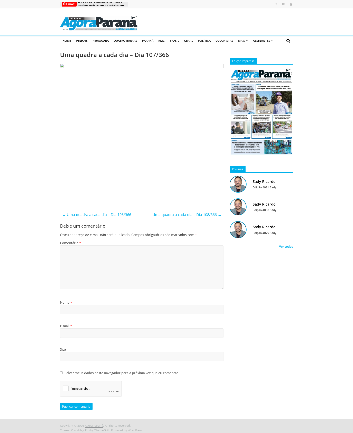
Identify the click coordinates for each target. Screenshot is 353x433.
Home (67, 41)
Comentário (70, 243)
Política (204, 41)
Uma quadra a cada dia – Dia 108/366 (186, 214)
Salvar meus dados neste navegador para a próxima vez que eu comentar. (122, 373)
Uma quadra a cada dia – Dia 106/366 (96, 214)
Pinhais (82, 41)
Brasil (174, 41)
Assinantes (261, 41)
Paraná (147, 41)
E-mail (66, 326)
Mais (241, 41)
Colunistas (224, 41)
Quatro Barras (125, 41)
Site (63, 349)
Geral (188, 41)
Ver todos (286, 246)
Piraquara (101, 41)
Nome (66, 302)
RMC (161, 41)
